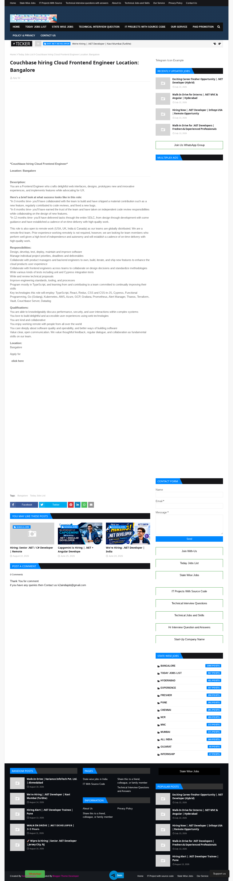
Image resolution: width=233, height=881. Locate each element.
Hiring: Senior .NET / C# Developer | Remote (31, 549)
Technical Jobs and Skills (137, 3)
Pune (186, 702)
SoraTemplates (29, 876)
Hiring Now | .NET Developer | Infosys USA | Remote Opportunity (197, 111)
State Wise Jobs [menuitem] (62, 26)
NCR (186, 717)
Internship (186, 754)
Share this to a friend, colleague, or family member (132, 781)
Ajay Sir (16, 78)
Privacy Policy (175, 3)
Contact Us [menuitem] (48, 35)
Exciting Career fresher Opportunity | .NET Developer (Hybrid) (197, 80)
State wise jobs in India (95, 779)
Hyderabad (186, 680)
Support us (219, 873)
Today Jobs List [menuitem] (35, 26)
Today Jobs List (25, 54)
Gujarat (186, 746)
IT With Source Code (94, 784)
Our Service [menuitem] (179, 26)
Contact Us (191, 3)
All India (186, 739)
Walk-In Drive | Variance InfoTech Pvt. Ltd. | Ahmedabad (52, 780)
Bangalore (22, 495)
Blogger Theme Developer (66, 876)
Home (13, 3)
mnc (186, 724)
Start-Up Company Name (189, 639)
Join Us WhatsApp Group (189, 145)
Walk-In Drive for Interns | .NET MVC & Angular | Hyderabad (195, 96)
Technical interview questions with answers (87, 3)
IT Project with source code (160, 876)
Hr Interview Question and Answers (189, 627)
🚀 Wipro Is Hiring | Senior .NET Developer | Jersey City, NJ (52, 842)
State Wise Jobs (27, 3)
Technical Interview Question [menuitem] (99, 26)
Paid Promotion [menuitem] (203, 26)
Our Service (159, 3)
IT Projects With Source (50, 3)
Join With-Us (189, 551)
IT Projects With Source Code (189, 591)
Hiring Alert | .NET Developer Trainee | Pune (96, 45)
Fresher (186, 695)
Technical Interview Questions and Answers (133, 789)
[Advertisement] (80, 91)
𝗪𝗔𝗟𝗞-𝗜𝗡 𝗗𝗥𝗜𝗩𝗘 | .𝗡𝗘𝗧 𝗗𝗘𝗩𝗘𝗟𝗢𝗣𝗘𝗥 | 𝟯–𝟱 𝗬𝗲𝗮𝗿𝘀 (50, 827)
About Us (116, 3)
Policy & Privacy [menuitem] (24, 35)
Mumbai (186, 732)
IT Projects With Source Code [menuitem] (145, 26)
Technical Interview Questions (189, 603)
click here (17, 360)
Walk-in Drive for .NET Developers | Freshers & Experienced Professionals (194, 127)
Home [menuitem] (16, 26)
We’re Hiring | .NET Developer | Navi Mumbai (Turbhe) (48, 796)
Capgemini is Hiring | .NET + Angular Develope (75, 549)
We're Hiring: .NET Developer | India (125, 549)
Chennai (186, 710)
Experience (186, 687)
